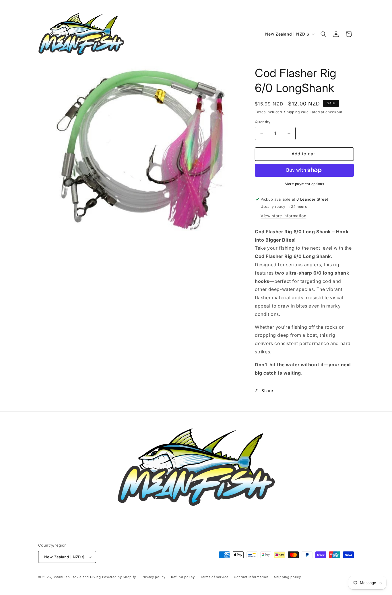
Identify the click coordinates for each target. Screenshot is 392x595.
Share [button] (267, 390)
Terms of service (214, 577)
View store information (283, 215)
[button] (323, 34)
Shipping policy (287, 577)
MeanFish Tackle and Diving (77, 577)
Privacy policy (154, 577)
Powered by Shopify (119, 577)
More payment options (304, 184)
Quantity (262, 122)
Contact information (251, 577)
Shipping (292, 112)
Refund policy (183, 577)
